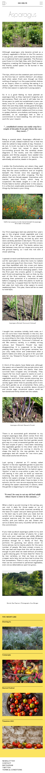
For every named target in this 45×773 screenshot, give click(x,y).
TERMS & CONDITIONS (12, 769)
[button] (1, 386)
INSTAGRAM (7, 765)
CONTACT (6, 763)
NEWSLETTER (8, 761)
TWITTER (6, 767)
